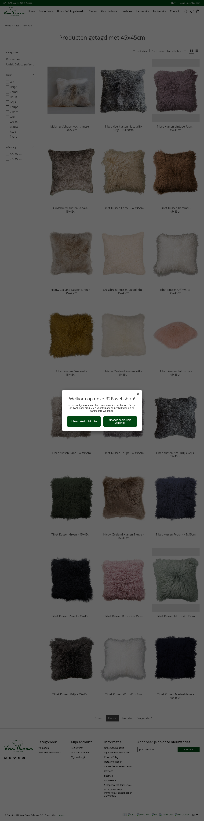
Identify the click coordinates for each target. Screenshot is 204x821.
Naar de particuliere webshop (120, 421)
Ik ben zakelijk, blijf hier (84, 421)
